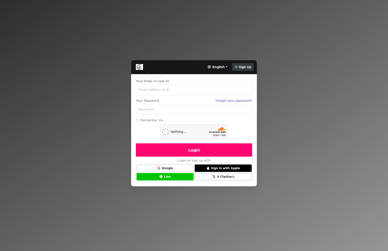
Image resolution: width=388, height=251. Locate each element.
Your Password (147, 100)
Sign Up (244, 67)
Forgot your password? (234, 100)
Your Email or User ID (152, 81)
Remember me (152, 120)
